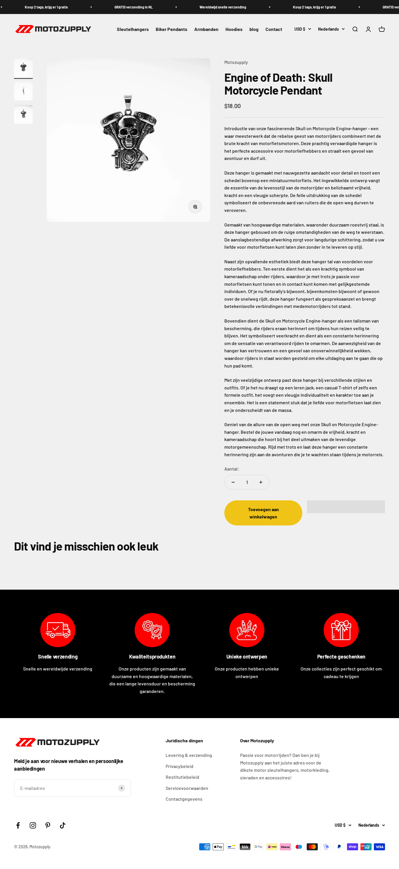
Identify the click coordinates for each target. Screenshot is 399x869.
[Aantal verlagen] (233, 482)
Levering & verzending (189, 755)
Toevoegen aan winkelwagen (263, 513)
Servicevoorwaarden (187, 788)
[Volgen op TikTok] (63, 825)
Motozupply (236, 62)
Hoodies (233, 29)
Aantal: (231, 468)
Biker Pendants (171, 29)
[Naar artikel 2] (23, 92)
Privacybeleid (179, 766)
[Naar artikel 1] (23, 68)
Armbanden (206, 29)
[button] (346, 506)
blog (254, 29)
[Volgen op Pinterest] (48, 825)
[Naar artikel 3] (23, 115)
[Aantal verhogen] (260, 482)
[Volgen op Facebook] (18, 825)
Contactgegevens (184, 799)
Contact (274, 29)
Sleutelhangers (133, 29)
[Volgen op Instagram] (33, 825)
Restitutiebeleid (182, 777)
